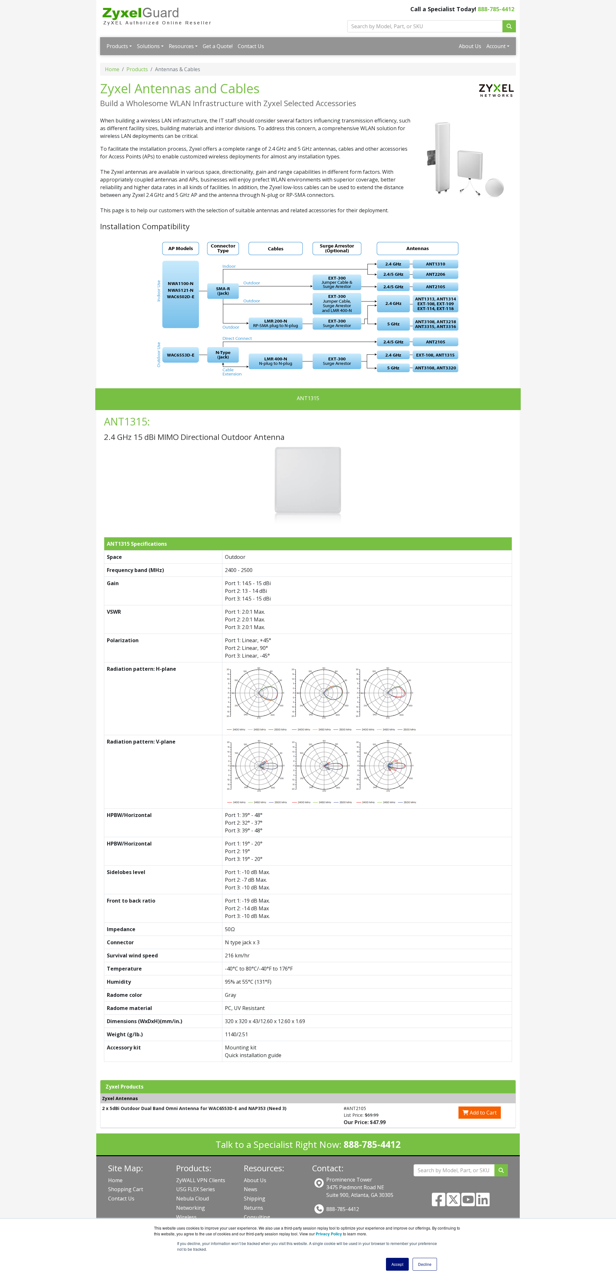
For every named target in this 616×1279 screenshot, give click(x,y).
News (250, 1189)
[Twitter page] (453, 1203)
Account (496, 46)
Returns (253, 1207)
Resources (181, 46)
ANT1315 (308, 398)
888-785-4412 (496, 9)
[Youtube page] (468, 1203)
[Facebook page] (438, 1203)
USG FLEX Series (195, 1189)
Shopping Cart (125, 1189)
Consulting (257, 1217)
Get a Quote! (218, 46)
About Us (470, 46)
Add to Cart (482, 1112)
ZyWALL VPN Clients (200, 1180)
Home (112, 69)
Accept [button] (397, 1264)
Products (117, 46)
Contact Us (251, 46)
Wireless (186, 1217)
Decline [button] (425, 1264)
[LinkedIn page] (483, 1203)
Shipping (254, 1198)
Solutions (148, 46)
